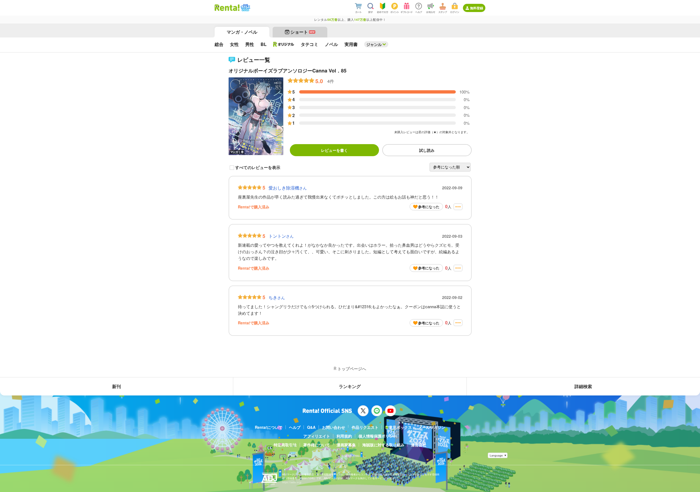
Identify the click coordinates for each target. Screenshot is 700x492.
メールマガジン (431, 427)
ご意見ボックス (398, 427)
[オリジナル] (283, 44)
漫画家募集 (346, 444)
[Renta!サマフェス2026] (245, 7)
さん (288, 187)
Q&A (311, 427)
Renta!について (268, 427)
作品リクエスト (365, 427)
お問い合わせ (333, 427)
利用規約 (344, 436)
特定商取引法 (285, 444)
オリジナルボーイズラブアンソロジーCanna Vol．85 (287, 70)
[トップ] (227, 7)
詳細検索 (583, 386)
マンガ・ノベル (242, 32)
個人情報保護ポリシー (377, 436)
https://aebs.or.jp (291, 482)
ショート (302, 32)
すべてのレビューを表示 (257, 167)
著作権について (316, 444)
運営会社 (418, 444)
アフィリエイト (316, 436)
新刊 (116, 386)
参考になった (428, 206)
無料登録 (476, 7)
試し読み (426, 150)
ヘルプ (295, 427)
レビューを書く (334, 150)
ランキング (350, 386)
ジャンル (374, 44)
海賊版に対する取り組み (383, 444)
